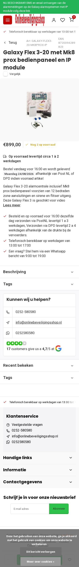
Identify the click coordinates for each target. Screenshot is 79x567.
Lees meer (11, 205)
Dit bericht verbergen (40, 551)
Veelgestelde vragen (27, 425)
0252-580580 (26, 312)
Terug (13, 43)
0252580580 (25, 333)
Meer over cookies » (40, 561)
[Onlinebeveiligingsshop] (30, 20)
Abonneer (59, 508)
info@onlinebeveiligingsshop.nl (39, 322)
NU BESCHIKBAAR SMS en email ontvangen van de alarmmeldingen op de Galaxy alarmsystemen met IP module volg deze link (35, 6)
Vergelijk (14, 74)
